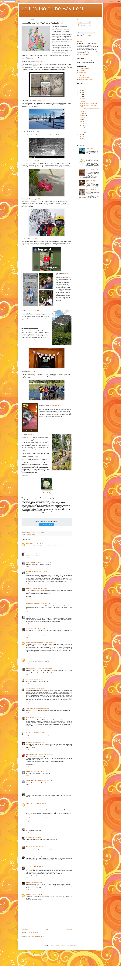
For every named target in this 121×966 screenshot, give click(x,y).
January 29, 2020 (41, 100)
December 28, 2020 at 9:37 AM (41, 708)
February (82, 130)
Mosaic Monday (31, 534)
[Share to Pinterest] (44, 532)
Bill (26, 837)
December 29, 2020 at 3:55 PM (45, 754)
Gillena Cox (29, 588)
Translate (89, 35)
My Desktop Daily (30, 659)
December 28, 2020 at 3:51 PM (37, 717)
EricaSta (28, 628)
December (82, 98)
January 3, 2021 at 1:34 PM (35, 894)
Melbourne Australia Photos (33, 642)
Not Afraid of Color (83, 74)
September (83, 115)
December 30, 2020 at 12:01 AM (44, 780)
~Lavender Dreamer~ (31, 668)
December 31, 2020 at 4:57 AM (37, 828)
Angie (80, 41)
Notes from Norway (90, 180)
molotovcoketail (63, 945)
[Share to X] (41, 532)
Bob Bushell (29, 793)
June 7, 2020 (34, 238)
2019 (80, 134)
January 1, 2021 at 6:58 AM (34, 837)
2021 (80, 94)
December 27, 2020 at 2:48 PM (37, 553)
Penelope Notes (30, 616)
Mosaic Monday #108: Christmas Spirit (89, 108)
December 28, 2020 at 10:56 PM (37, 732)
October (82, 113)
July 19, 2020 (36, 310)
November (82, 111)
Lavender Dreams (83, 72)
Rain (27, 679)
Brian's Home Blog (30, 562)
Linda (27, 732)
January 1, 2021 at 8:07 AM (43, 856)
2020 (80, 96)
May (81, 123)
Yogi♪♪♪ (27, 867)
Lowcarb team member (31, 754)
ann (27, 882)
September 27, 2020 (54, 405)
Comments (82, 25)
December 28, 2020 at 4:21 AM (42, 603)
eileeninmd (28, 571)
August (82, 117)
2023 (80, 90)
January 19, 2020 (39, 61)
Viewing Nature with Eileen (85, 79)
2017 (80, 138)
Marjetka (28, 846)
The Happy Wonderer (84, 77)
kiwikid (27, 553)
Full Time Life (82, 70)
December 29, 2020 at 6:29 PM (41, 771)
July (81, 119)
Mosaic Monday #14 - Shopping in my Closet (91, 190)
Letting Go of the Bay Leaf (52, 9)
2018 (80, 136)
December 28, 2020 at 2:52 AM (39, 588)
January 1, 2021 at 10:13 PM (35, 882)
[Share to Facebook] (43, 532)
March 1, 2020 (36, 132)
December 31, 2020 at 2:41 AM (39, 793)
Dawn (27, 894)
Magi (27, 534)
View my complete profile (83, 54)
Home (47, 929)
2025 (80, 86)
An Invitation (89, 159)
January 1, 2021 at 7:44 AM (37, 846)
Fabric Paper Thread (84, 68)
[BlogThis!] (39, 532)
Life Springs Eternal (90, 148)
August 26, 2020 (34, 328)
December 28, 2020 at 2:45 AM (39, 571)
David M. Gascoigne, (31, 856)
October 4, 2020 (31, 434)
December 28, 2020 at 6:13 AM (42, 659)
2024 (80, 88)
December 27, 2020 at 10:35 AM (36, 543)
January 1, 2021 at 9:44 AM (36, 867)
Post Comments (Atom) (33, 932)
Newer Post (25, 929)
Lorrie (27, 742)
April (81, 126)
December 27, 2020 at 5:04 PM (43, 562)
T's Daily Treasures (83, 76)
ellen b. (27, 717)
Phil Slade (28, 803)
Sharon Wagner (30, 708)
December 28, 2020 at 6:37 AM (44, 668)
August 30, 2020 (32, 371)
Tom (27, 543)
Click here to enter (47, 524)
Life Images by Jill (30, 603)
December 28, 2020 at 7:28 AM (36, 679)
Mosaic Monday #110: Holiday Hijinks (89, 103)
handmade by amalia (31, 780)
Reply (27, 548)
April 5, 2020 (36, 160)
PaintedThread (29, 771)
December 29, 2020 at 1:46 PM (36, 742)
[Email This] (38, 532)
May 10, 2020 (37, 199)
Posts (80, 22)
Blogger (75, 945)
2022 (80, 92)
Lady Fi (27, 828)
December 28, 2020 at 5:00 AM (38, 628)
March (81, 128)
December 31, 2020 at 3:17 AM (38, 803)
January (82, 132)
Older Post (69, 929)
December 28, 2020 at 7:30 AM (36, 688)
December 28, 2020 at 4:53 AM (41, 616)
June (81, 121)
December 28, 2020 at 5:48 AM (47, 642)
